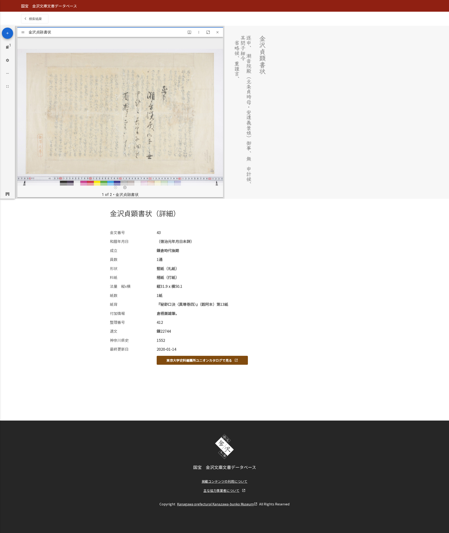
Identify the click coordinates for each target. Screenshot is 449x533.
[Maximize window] (208, 32)
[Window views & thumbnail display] (189, 32)
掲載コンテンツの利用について (224, 481)
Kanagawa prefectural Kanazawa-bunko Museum (215, 504)
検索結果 (35, 18)
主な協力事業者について (221, 490)
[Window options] (198, 32)
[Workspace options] (7, 73)
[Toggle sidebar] (23, 32)
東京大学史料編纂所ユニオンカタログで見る (199, 360)
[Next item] (125, 187)
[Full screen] (7, 86)
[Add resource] (7, 33)
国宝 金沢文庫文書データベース (49, 6)
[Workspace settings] (7, 60)
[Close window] (217, 32)
